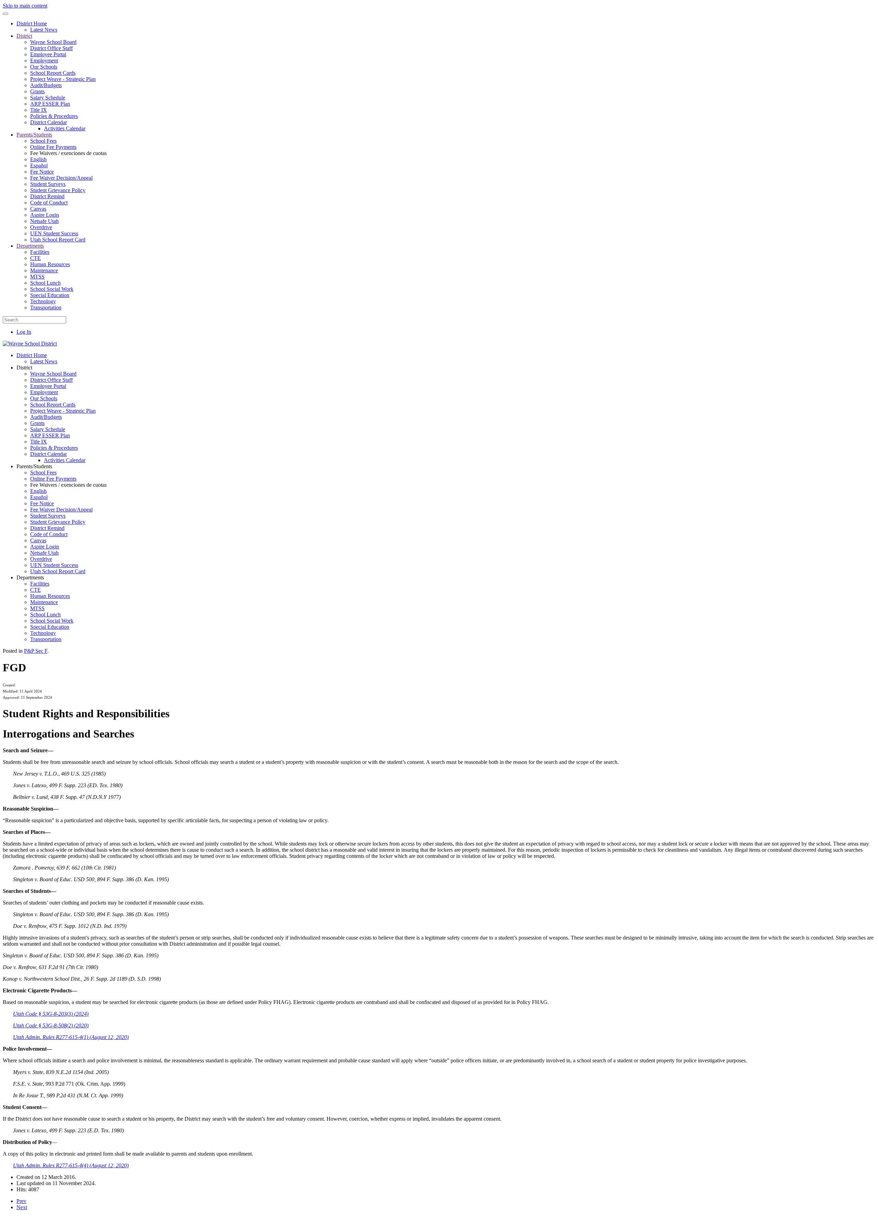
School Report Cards (52, 73)
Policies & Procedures (54, 116)
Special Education (49, 295)
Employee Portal (48, 54)
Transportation (45, 307)
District (24, 36)
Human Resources (50, 264)
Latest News (43, 30)
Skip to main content (25, 6)
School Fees (43, 141)
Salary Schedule (47, 98)
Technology (43, 301)
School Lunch (45, 283)
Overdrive (41, 227)
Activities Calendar (64, 128)
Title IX (38, 110)
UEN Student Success (54, 233)
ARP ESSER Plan (50, 104)
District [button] (24, 367)
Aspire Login (44, 215)
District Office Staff (51, 48)
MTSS (37, 277)
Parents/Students (34, 135)
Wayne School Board (53, 42)
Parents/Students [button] (34, 466)
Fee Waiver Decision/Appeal (61, 178)
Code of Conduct (49, 202)
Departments (30, 246)
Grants (37, 91)
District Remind (47, 196)
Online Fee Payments (53, 147)
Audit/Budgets (46, 85)
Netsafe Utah (44, 221)
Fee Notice (42, 172)
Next (21, 1207)
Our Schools (43, 67)
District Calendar (48, 122)
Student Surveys (48, 184)
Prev (21, 1201)
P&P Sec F (35, 651)
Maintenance (44, 270)
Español (39, 165)
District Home (31, 23)
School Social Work (51, 289)
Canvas (38, 209)
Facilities (39, 252)
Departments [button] (30, 577)
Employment (44, 60)
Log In (23, 332)
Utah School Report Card (57, 240)
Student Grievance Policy (57, 190)
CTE (35, 258)
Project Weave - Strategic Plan (63, 79)
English (38, 159)
